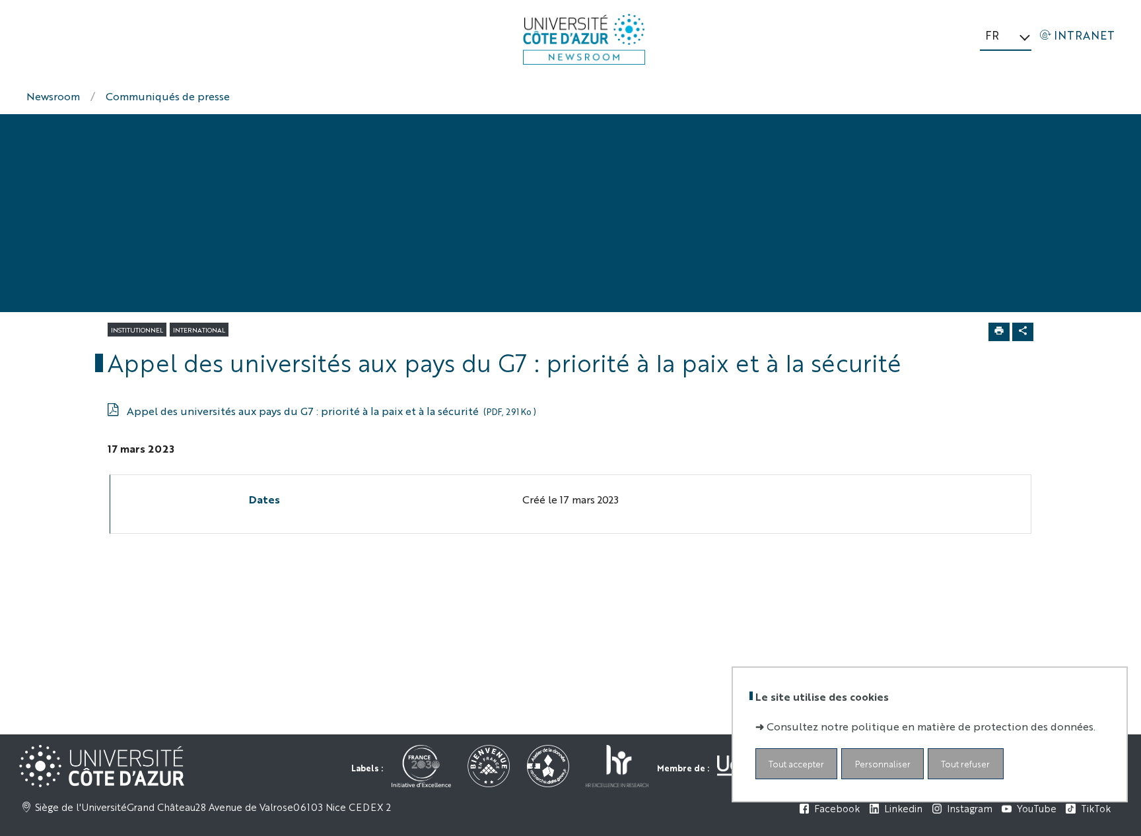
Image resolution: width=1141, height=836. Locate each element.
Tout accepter (796, 763)
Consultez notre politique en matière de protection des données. (931, 726)
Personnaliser (883, 763)
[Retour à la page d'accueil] (584, 39)
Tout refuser (965, 763)
